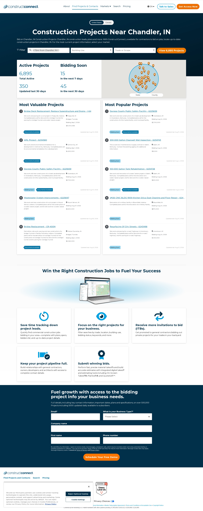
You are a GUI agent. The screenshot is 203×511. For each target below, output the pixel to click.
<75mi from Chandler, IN (45, 50)
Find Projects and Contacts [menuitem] (17, 478)
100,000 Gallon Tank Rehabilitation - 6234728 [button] (132, 169)
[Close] (88, 486)
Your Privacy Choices (99, 501)
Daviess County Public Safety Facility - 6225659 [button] (47, 169)
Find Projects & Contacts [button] (85, 6)
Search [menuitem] (36, 478)
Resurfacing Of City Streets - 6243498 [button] (128, 227)
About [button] (66, 6)
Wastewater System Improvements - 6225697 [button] (46, 198)
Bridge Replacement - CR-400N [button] (39, 227)
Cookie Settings (78, 500)
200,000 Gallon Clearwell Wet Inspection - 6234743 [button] (135, 140)
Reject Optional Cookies (78, 494)
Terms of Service (82, 450)
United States (97, 22)
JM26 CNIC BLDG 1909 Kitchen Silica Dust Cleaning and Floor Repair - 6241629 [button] (148, 198)
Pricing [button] (127, 6)
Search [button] (117, 6)
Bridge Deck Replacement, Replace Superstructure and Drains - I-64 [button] (57, 111)
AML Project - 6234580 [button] (35, 140)
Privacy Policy (94, 450)
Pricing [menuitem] (45, 478)
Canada (108, 22)
